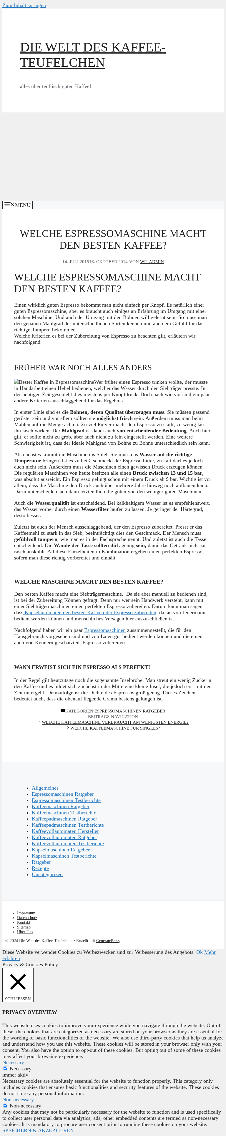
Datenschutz (27, 918)
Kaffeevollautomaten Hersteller (65, 831)
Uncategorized (47, 874)
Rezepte (40, 868)
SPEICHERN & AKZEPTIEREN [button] (38, 1130)
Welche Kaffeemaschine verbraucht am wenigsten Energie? (115, 722)
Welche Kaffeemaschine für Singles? (115, 727)
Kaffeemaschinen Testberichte (64, 813)
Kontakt (23, 922)
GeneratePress (107, 941)
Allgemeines (45, 788)
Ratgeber (41, 862)
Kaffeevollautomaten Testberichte (68, 843)
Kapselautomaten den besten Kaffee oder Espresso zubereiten (89, 612)
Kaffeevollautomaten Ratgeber (64, 837)
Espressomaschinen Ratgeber (129, 710)
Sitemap (24, 927)
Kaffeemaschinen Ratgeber (60, 806)
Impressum (26, 913)
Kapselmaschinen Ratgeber (61, 850)
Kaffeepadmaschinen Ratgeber (64, 819)
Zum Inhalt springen (24, 5)
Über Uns (25, 932)
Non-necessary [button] (18, 1099)
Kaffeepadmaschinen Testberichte (68, 825)
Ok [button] (199, 952)
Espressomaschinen (105, 630)
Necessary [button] (13, 1062)
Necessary (20, 1069)
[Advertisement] (113, 156)
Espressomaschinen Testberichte (66, 800)
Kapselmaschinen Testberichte (64, 856)
